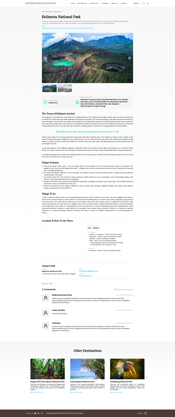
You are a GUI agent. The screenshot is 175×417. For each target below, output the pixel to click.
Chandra (56, 323)
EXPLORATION (82, 3)
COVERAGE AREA (53, 100)
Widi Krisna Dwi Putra (62, 295)
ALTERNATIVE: (91, 248)
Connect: (140, 413)
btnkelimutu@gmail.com (88, 271)
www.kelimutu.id (85, 276)
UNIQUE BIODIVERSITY (86, 97)
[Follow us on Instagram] (145, 413)
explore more (37, 392)
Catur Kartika (58, 310)
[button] (84, 398)
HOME (73, 3)
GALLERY (124, 3)
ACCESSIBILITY (91, 232)
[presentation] (45, 58)
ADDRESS (44, 269)
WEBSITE (81, 273)
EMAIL (80, 269)
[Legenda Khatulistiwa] (41, 3)
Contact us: (29, 413)
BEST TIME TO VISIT (93, 225)
